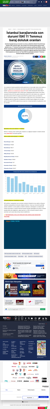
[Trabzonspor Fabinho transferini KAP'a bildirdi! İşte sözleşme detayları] (11, 290)
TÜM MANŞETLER (6, 344)
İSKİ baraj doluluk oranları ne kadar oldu (12, 253)
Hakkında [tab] (43, 389)
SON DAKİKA (41, 407)
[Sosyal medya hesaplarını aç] (44, 2)
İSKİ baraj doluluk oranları (27, 253)
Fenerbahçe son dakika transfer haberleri (8, 334)
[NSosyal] (39, 57)
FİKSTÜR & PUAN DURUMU (13, 351)
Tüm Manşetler (41, 281)
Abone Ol (42, 309)
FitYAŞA (4, 326)
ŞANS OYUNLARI (13, 345)
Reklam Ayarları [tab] (31, 389)
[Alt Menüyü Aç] (10, 5)
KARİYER (30, 345)
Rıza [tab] (7, 389)
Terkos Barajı (20, 256)
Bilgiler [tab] (18, 389)
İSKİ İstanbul (36, 253)
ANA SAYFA (5, 341)
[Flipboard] (41, 57)
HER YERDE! (7, 319)
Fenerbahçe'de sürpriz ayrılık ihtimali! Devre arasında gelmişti (24, 336)
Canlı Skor (5, 328)
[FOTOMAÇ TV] (39, 2)
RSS (21, 346)
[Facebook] (34, 57)
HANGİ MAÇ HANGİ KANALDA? (5, 352)
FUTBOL (5, 349)
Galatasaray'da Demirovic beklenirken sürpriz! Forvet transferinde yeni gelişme (24, 327)
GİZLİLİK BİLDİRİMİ (22, 352)
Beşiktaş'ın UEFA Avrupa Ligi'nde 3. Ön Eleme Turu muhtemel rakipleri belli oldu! (40, 332)
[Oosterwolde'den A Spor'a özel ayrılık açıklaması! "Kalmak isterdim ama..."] (25, 290)
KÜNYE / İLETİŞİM (22, 349)
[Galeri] (41, 2)
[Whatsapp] (44, 57)
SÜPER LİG (13, 348)
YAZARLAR (5, 347)
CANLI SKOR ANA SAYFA (6, 2)
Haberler (9, 29)
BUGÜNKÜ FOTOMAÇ (30, 348)
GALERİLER (31, 341)
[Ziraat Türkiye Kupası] (46, 2)
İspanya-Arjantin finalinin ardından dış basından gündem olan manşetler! (39, 327)
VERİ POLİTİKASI (22, 355)
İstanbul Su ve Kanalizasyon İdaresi (16, 90)
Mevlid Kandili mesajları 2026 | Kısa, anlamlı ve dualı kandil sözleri (25, 332)
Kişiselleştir (29, 397)
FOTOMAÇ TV (31, 343)
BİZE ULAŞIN (30, 352)
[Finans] (25, 276)
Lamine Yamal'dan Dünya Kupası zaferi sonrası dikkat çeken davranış (39, 336)
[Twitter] (36, 57)
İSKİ (27, 90)
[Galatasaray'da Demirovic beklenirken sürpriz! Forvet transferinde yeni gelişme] (38, 290)
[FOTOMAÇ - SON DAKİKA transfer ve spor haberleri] (6, 5)
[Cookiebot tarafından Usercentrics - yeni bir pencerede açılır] (43, 387)
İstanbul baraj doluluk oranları (10, 256)
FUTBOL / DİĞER (13, 342)
